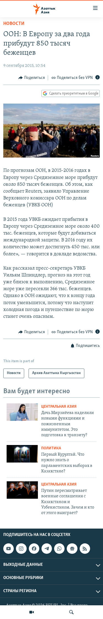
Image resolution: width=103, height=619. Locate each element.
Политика (51, 448)
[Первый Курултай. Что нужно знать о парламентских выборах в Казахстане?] (22, 454)
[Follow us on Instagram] (21, 548)
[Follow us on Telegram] (46, 548)
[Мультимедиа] (31, 612)
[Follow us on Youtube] (8, 548)
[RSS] (85, 548)
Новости (13, 23)
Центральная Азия (59, 407)
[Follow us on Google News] (72, 548)
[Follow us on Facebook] (34, 548)
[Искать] (71, 612)
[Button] (31, 77)
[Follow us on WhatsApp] (59, 548)
